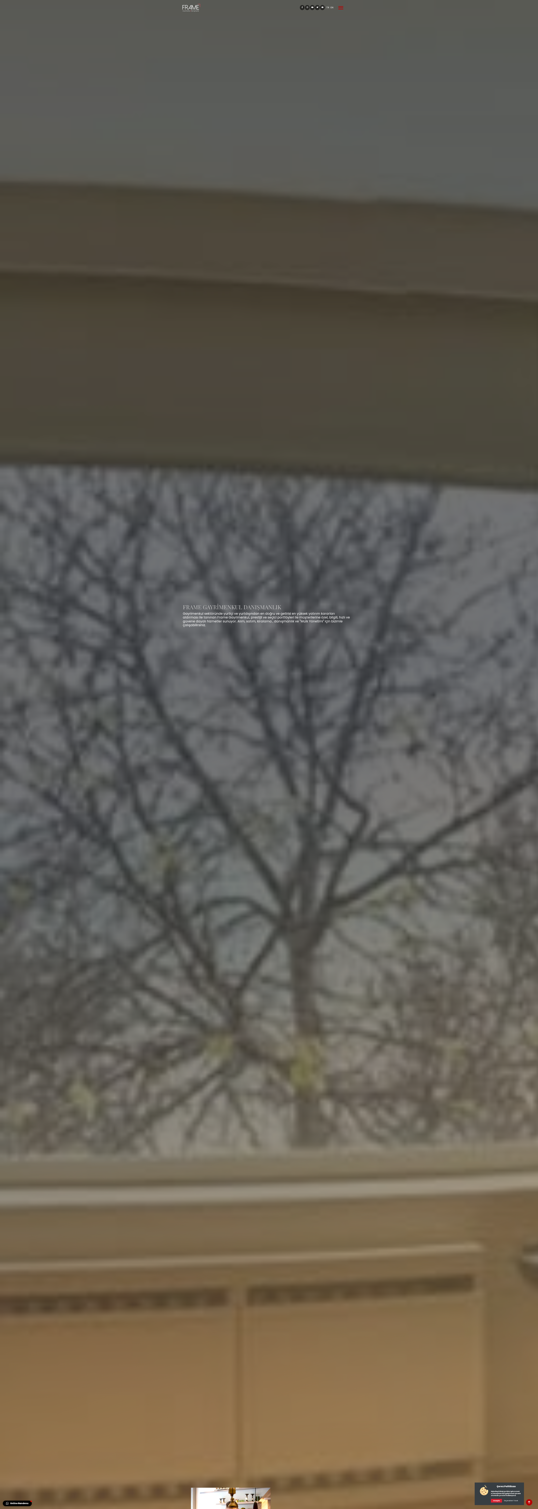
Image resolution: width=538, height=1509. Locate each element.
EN (332, 7)
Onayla (496, 1500)
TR (327, 7)
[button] (17, 1503)
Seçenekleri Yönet (511, 1500)
